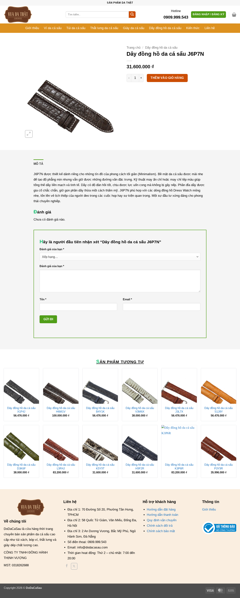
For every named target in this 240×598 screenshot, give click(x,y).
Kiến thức (193, 28)
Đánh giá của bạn (52, 249)
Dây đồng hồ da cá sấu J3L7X (179, 409)
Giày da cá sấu (133, 28)
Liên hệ (210, 28)
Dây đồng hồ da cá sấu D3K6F (21, 466)
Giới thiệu (32, 28)
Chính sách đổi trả (159, 525)
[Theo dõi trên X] (74, 566)
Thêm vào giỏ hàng (167, 77)
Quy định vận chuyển (161, 520)
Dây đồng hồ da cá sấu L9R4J (61, 466)
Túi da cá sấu (75, 28)
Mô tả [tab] (39, 163)
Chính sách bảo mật (161, 531)
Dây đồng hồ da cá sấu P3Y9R (218, 466)
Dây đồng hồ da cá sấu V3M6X (140, 409)
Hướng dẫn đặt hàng (161, 509)
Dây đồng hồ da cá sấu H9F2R (140, 466)
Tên (43, 299)
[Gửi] (132, 14)
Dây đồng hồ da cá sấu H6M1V (61, 409)
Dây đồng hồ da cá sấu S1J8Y (218, 409)
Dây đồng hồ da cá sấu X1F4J (21, 409)
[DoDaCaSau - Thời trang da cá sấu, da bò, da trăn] (22, 14)
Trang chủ (133, 47)
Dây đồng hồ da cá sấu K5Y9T (100, 466)
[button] (234, 15)
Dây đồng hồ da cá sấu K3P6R (179, 466)
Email (127, 299)
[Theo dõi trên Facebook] (67, 566)
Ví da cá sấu (53, 28)
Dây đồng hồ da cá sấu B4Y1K (100, 409)
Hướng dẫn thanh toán (162, 515)
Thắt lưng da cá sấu (104, 28)
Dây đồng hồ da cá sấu (165, 28)
